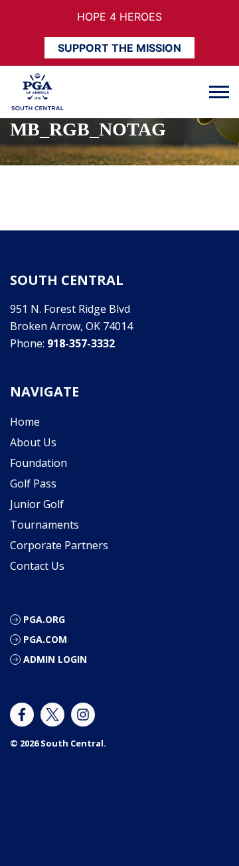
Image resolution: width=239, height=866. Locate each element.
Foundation (38, 463)
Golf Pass (33, 483)
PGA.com (45, 639)
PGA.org (44, 619)
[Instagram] (83, 715)
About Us (33, 442)
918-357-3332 (81, 343)
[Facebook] (22, 715)
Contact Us (37, 566)
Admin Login (55, 659)
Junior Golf (37, 504)
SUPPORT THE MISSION (119, 47)
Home (25, 421)
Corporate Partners (59, 545)
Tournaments (44, 524)
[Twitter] (52, 715)
